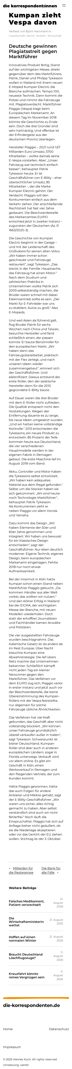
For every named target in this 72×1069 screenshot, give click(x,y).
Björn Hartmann (37, 31)
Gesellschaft (17, 36)
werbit (24, 1065)
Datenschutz (59, 1029)
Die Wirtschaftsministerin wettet (26, 921)
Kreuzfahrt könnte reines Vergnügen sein (27, 975)
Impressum (12, 1047)
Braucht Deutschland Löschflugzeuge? (26, 956)
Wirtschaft (54, 36)
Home (8, 1029)
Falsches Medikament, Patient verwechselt (26, 902)
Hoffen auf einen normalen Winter (22, 938)
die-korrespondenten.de (31, 1005)
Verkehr (41, 36)
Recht (30, 36)
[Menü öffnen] (64, 5)
